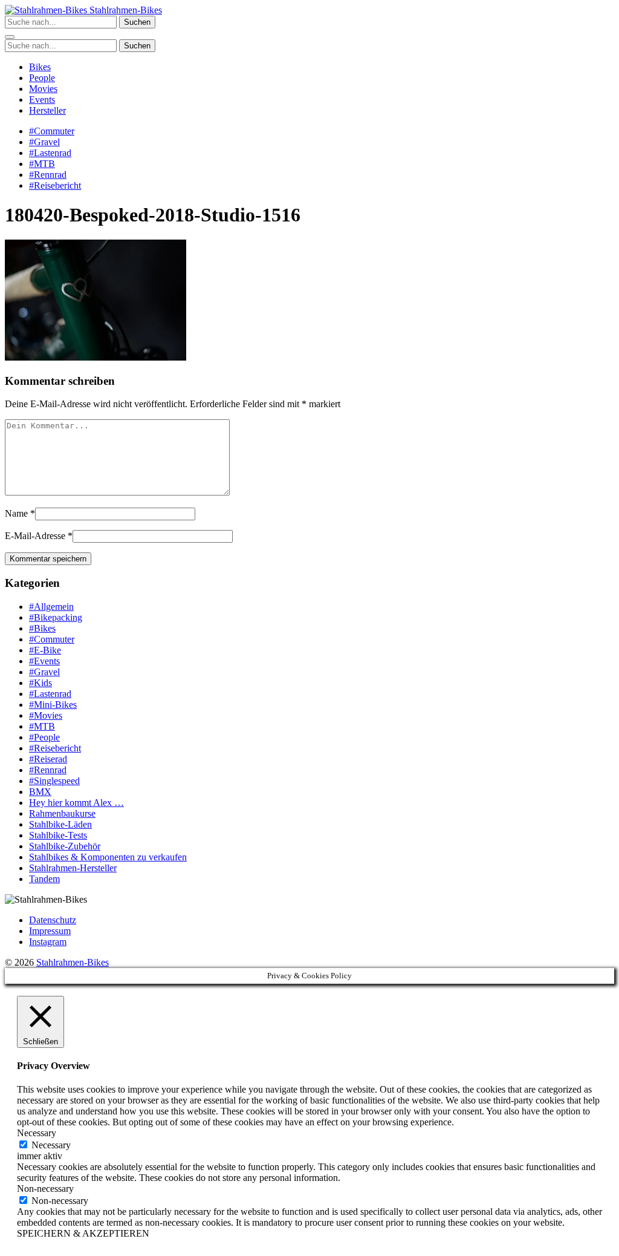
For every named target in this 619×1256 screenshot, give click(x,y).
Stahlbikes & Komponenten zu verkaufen (108, 857)
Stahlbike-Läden (60, 824)
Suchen (137, 22)
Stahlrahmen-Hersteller (73, 868)
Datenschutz (52, 920)
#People (44, 737)
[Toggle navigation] (10, 37)
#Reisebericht (55, 185)
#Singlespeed (54, 781)
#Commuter (51, 131)
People (42, 78)
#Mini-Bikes (53, 704)
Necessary (51, 1145)
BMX (40, 792)
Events (42, 99)
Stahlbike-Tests (58, 835)
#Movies (45, 715)
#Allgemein (51, 606)
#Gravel (44, 142)
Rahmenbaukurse (62, 813)
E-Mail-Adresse (35, 536)
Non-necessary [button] (45, 1188)
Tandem (44, 879)
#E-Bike (45, 650)
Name (16, 513)
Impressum (50, 931)
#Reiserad (48, 759)
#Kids (40, 683)
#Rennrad (47, 174)
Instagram (47, 942)
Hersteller (47, 110)
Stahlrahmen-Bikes (124, 10)
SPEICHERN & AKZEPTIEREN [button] (83, 1233)
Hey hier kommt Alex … (76, 802)
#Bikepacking (55, 617)
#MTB (42, 164)
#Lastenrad (50, 153)
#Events (44, 661)
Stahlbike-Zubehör (64, 846)
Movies (43, 88)
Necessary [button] (36, 1133)
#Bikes (42, 628)
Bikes (40, 67)
